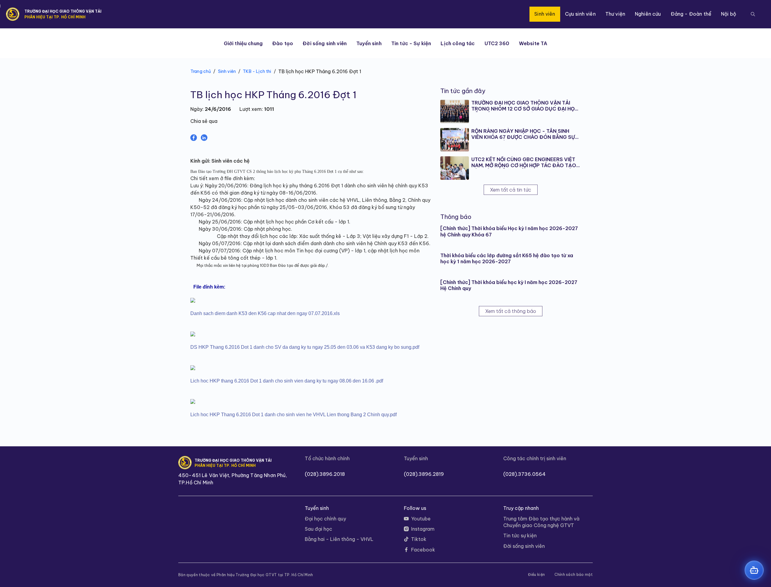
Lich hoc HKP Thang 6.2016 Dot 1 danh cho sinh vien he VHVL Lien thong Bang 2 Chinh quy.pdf (293, 414)
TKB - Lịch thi (257, 71)
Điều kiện (536, 575)
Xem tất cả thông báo (510, 311)
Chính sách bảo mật (573, 575)
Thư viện (615, 14)
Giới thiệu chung (243, 43)
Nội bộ (728, 14)
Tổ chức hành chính (327, 458)
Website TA (533, 43)
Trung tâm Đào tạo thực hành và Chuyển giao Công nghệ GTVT (541, 522)
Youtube (421, 519)
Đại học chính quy (325, 519)
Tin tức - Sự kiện (411, 43)
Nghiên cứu (648, 14)
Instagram (423, 529)
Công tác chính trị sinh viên (534, 458)
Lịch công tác (458, 43)
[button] (753, 14)
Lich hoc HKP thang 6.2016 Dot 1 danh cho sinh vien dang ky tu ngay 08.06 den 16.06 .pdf (286, 380)
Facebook (423, 550)
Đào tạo (282, 43)
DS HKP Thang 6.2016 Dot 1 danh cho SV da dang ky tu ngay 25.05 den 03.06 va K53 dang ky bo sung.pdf (304, 347)
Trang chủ (200, 71)
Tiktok (418, 539)
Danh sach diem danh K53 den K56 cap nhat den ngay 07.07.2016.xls (265, 313)
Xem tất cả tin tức (510, 190)
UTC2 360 (497, 43)
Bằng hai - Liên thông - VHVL (339, 539)
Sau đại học (318, 529)
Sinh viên (544, 14)
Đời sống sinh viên (325, 43)
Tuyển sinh (369, 43)
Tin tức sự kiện (520, 535)
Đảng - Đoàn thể (691, 14)
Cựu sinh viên (580, 14)
